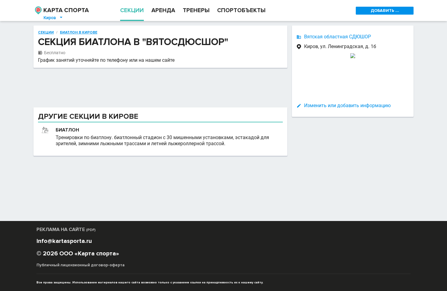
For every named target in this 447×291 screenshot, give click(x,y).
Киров (53, 17)
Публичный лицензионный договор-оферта (80, 265)
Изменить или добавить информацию (347, 105)
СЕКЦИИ (132, 10)
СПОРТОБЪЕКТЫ (241, 10)
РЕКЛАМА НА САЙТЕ (65, 229)
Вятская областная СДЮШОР (337, 37)
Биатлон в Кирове (78, 32)
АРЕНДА (163, 10)
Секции (46, 32)
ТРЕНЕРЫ (196, 10)
